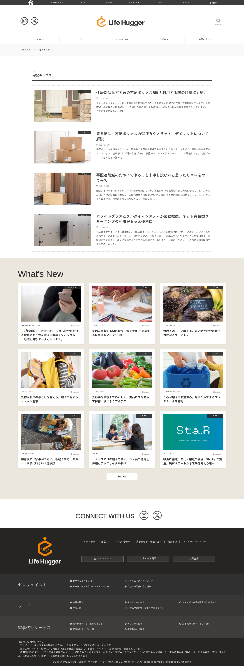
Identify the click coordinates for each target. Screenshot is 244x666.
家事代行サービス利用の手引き (88, 623)
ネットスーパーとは (137, 602)
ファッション (109, 2)
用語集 (194, 558)
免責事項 (172, 541)
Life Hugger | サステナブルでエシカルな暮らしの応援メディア (106, 661)
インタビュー (122, 39)
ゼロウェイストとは (82, 580)
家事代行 (213, 2)
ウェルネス (187, 2)
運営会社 (106, 541)
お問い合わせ (205, 39)
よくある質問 (149, 558)
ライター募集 (88, 541)
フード (83, 2)
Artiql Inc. (186, 661)
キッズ (161, 2)
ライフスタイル (135, 2)
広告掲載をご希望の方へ (149, 541)
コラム (80, 39)
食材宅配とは (79, 602)
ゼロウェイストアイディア (140, 580)
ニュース (38, 39)
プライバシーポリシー (194, 541)
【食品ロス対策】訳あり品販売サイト (145, 607)
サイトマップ (103, 558)
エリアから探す (134, 623)
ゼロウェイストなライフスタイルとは (91, 586)
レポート (164, 39)
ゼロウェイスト (57, 2)
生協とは (77, 607)
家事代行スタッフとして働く (196, 623)
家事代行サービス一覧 (83, 629)
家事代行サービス (34, 628)
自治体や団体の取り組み (139, 586)
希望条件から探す (136, 629)
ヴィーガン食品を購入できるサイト (199, 602)
